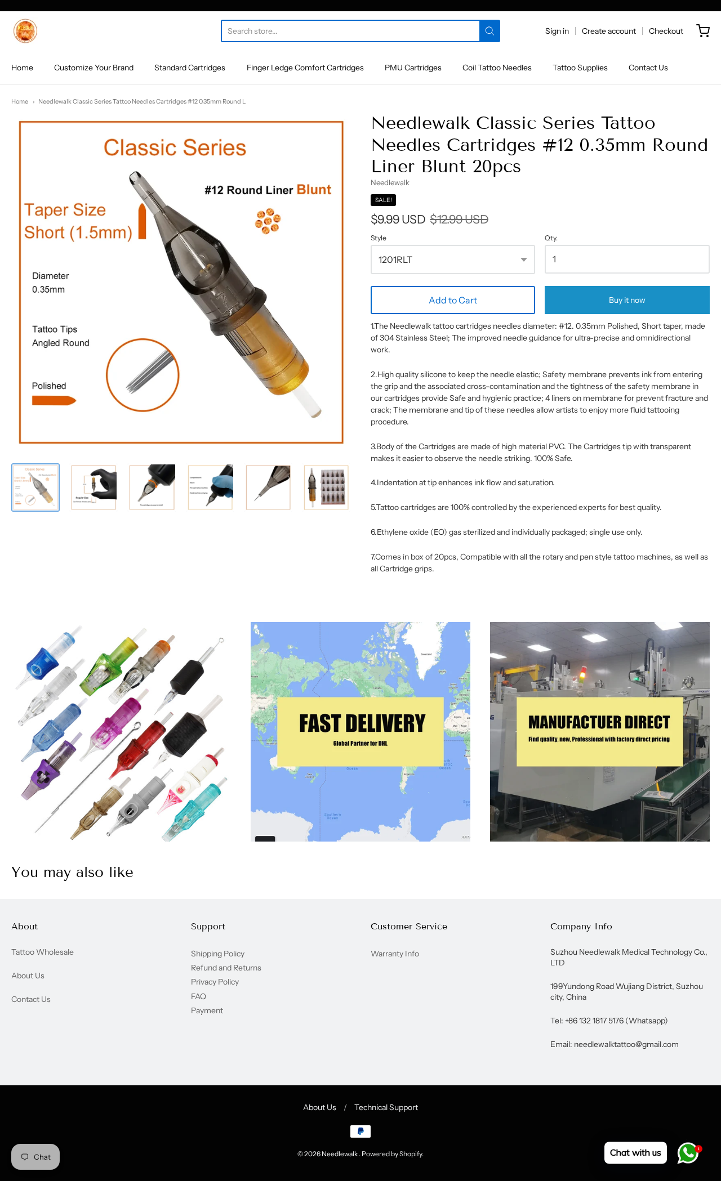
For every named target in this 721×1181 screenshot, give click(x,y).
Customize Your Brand (93, 67)
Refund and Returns (226, 968)
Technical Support (386, 1107)
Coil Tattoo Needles (497, 67)
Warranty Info (395, 954)
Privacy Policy (215, 982)
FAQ (198, 996)
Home (22, 67)
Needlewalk (390, 182)
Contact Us (648, 67)
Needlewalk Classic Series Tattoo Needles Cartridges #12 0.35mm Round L (142, 101)
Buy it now (627, 300)
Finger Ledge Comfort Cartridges (305, 67)
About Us (27, 975)
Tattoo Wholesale (42, 952)
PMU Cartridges (413, 67)
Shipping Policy (217, 954)
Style (378, 238)
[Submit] (489, 31)
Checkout (666, 31)
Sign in (557, 31)
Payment (207, 1010)
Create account (609, 31)
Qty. (551, 238)
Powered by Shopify (392, 1153)
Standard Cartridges (189, 67)
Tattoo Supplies (580, 67)
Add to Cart (453, 300)
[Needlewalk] (25, 31)
